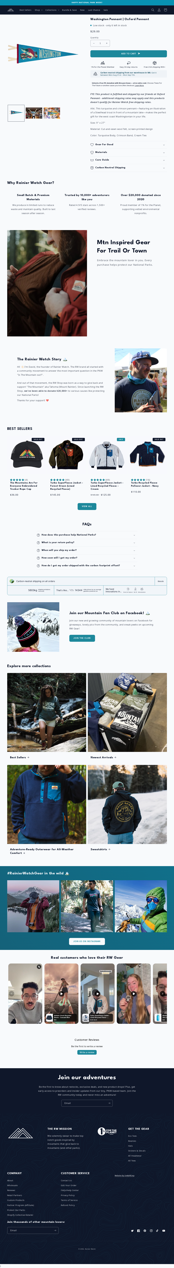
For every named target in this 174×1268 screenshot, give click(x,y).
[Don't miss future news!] (109, 1103)
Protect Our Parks (16, 1210)
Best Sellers (18, 757)
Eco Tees (132, 1135)
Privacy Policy (68, 1195)
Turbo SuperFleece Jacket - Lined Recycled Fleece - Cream (107, 486)
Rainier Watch (90, 1249)
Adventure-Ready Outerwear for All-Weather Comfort (42, 851)
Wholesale (12, 1185)
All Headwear (135, 1155)
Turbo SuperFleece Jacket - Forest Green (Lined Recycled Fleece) (66, 486)
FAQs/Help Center (70, 1190)
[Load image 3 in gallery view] (52, 113)
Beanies (132, 1141)
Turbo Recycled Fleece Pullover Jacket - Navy (145, 484)
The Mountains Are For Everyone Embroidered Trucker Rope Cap (24, 486)
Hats (130, 1145)
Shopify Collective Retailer (20, 1215)
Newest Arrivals (102, 757)
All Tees (132, 1160)
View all (87, 506)
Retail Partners (14, 1195)
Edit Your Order (68, 1185)
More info (161, 581)
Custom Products (15, 1200)
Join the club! (82, 638)
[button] (38, 10)
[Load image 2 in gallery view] (34, 113)
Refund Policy (68, 1205)
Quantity (94, 37)
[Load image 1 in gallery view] (16, 113)
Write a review (87, 1052)
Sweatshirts (99, 849)
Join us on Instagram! (87, 941)
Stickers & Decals (137, 1150)
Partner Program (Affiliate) (20, 1205)
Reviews (11, 1190)
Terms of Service (69, 1200)
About (10, 1180)
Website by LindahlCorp (124, 1176)
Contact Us (66, 1180)
